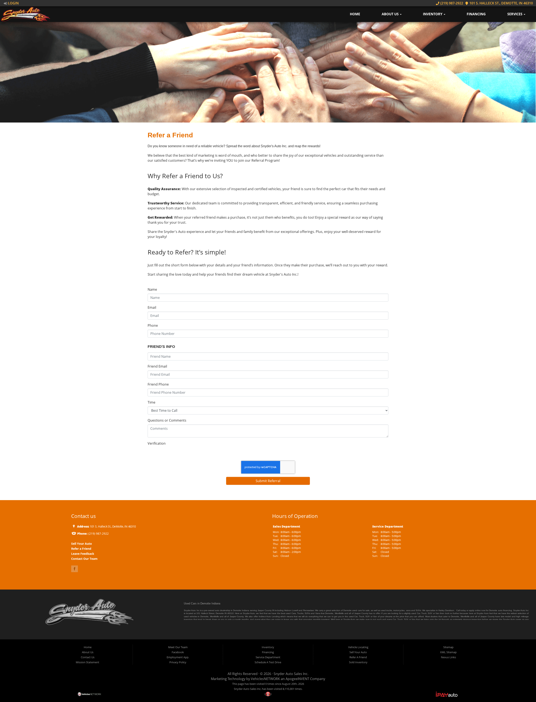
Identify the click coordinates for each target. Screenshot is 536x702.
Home (355, 14)
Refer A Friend (358, 657)
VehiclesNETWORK (265, 678)
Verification (157, 443)
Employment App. (178, 657)
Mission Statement (87, 662)
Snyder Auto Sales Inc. (291, 673)
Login (13, 3)
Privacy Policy (177, 662)
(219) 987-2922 (451, 3)
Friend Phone (158, 384)
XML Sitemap (448, 652)
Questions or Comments (167, 420)
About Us (390, 14)
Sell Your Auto (358, 652)
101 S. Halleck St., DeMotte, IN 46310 (501, 3)
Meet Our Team (178, 647)
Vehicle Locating (358, 647)
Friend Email (157, 366)
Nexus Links (448, 657)
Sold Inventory (358, 662)
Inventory (433, 14)
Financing (476, 14)
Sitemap (448, 647)
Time (151, 402)
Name (152, 289)
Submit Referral (268, 481)
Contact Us (87, 657)
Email (152, 307)
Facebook (178, 652)
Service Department (268, 657)
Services (515, 14)
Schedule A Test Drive (268, 662)
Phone (153, 325)
